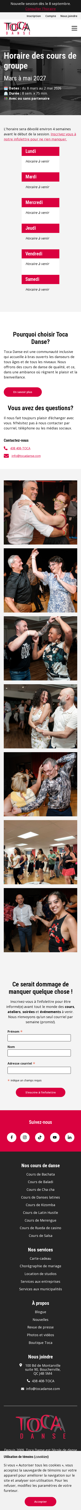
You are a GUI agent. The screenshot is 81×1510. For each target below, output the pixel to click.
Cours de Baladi (40, 1181)
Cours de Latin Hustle (40, 1212)
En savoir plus (22, 392)
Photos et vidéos (40, 1335)
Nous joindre (68, 16)
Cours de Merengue (40, 1220)
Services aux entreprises (40, 1281)
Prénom (15, 1031)
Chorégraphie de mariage (40, 1266)
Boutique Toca (40, 1342)
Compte (50, 16)
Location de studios (40, 1273)
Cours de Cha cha (40, 1189)
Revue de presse (40, 1327)
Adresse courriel (21, 1063)
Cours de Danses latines (40, 1197)
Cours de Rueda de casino (40, 1228)
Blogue (40, 1312)
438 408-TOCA (20, 448)
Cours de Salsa (40, 1235)
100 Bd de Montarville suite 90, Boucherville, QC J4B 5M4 (43, 1369)
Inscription (34, 16)
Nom (11, 1047)
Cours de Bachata (40, 1174)
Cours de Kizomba (40, 1205)
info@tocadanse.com (26, 456)
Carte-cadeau (40, 1258)
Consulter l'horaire (40, 8)
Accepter (40, 1501)
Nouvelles (40, 1319)
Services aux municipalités (40, 1289)
